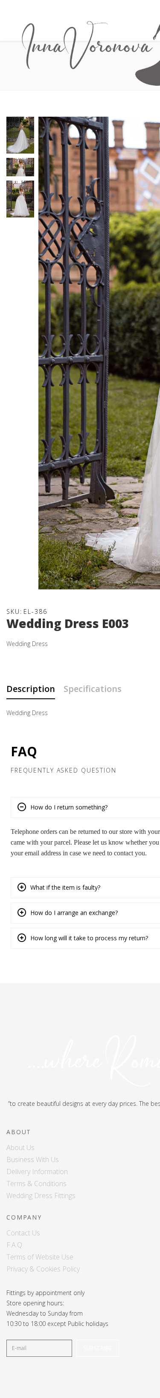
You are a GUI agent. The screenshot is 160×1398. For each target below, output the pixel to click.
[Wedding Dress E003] (20, 135)
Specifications (93, 688)
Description (30, 688)
